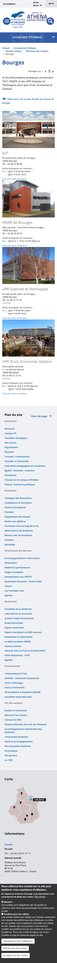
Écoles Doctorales (14, 622)
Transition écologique (16, 438)
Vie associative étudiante (18, 746)
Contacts (9, 539)
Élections (9, 451)
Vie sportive (11, 755)
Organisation (11, 447)
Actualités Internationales (18, 696)
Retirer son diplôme (15, 521)
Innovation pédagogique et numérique (25, 465)
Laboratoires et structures (18, 613)
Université (11, 421)
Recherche (11, 601)
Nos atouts (10, 442)
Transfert (9, 512)
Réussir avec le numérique (18, 535)
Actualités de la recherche (18, 609)
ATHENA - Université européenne (22, 678)
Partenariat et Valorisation (18, 636)
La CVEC (9, 760)
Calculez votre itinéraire (14, 178)
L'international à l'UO (16, 673)
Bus (4, 171)
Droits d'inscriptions (15, 507)
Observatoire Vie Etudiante (19, 530)
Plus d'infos (39, 896)
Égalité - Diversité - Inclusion (19, 470)
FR (50, 3)
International (12, 665)
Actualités (10, 544)
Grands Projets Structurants (19, 618)
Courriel (6, 303)
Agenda (8, 595)
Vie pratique (11, 750)
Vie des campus (14, 51)
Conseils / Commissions (17, 456)
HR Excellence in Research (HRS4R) (23, 692)
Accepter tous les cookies (15, 955)
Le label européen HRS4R (18, 641)
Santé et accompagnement (19, 741)
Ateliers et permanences (17, 567)
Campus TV (10, 433)
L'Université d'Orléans (24, 48)
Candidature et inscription (18, 502)
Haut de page (39, 416)
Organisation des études (17, 516)
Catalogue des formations (18, 498)
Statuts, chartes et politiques (20, 484)
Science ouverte (13, 646)
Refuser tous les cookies (15, 948)
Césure (8, 586)
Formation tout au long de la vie (21, 526)
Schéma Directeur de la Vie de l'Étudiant (26, 724)
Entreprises (10, 475)
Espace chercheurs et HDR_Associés (23, 632)
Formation (11, 490)
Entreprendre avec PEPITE (18, 576)
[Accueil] (18, 17)
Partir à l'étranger (14, 682)
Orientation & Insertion (18, 550)
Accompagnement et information (22, 558)
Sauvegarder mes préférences (18, 941)
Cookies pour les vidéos (16, 913)
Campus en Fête (13, 719)
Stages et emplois (14, 572)
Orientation (11, 562)
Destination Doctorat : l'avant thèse (23, 581)
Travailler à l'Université (17, 461)
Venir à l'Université (14, 687)
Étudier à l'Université (16, 710)
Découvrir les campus (37, 51)
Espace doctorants (14, 627)
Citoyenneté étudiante (16, 736)
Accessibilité (9, 4)
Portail (5, 48)
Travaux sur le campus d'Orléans (22, 479)
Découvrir (10, 428)
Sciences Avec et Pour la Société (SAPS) (25, 650)
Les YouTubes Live (14, 590)
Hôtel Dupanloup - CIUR (17, 655)
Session (8, 901)
